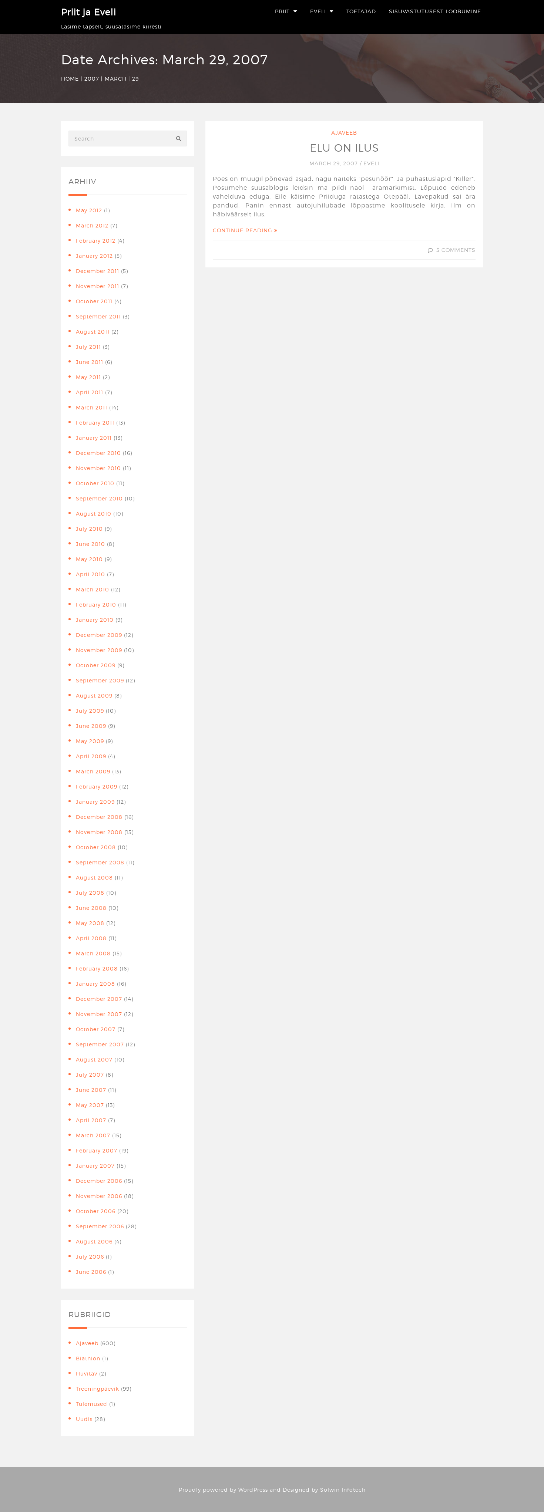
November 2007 (99, 1014)
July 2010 (89, 529)
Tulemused (91, 1404)
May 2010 (89, 559)
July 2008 (90, 893)
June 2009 (91, 726)
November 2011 (97, 286)
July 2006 (90, 1256)
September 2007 (100, 1044)
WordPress (253, 1489)
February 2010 (96, 604)
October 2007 (95, 1029)
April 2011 (89, 392)
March (116, 78)
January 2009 (95, 802)
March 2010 (92, 589)
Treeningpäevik (97, 1389)
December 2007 (99, 999)
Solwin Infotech (343, 1489)
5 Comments (456, 250)
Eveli (318, 11)
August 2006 (94, 1241)
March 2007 (93, 1135)
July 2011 (88, 347)
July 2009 (90, 711)
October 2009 (95, 665)
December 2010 (98, 453)
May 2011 (88, 377)
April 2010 (90, 574)
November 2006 (99, 1196)
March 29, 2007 (334, 163)
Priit (282, 11)
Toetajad (361, 11)
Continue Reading (243, 230)
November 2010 (98, 468)
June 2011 (89, 362)
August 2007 (94, 1059)
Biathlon (88, 1358)
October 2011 (94, 301)
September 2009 (100, 680)
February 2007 (96, 1150)
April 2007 (91, 1120)
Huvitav (86, 1373)
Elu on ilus (344, 148)
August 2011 (93, 331)
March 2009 (93, 771)
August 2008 (94, 877)
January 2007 (95, 1165)
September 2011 (98, 316)
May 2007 (90, 1105)
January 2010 (95, 620)
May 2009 (90, 741)
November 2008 (99, 832)
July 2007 (90, 1074)
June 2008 (91, 908)
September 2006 (100, 1226)
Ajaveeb (344, 132)
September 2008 (100, 862)
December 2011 (97, 271)
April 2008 (91, 938)
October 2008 (96, 847)
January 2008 (95, 984)
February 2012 (95, 240)
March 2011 (91, 407)
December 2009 (99, 635)
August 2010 (93, 513)
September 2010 (99, 498)
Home (70, 78)
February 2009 (96, 786)
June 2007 (91, 1090)
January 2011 (94, 438)
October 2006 (95, 1211)
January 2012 (94, 256)
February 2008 (97, 968)
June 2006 (91, 1272)
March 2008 (93, 953)
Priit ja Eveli (88, 12)
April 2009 (91, 756)
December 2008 (99, 817)
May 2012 (89, 210)
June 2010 (90, 544)
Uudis (84, 1419)
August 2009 (94, 695)
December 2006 (99, 1181)
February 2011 (95, 422)
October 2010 (95, 483)
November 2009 (99, 650)
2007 (91, 78)
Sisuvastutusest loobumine (435, 11)
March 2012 (92, 225)
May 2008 (90, 923)
